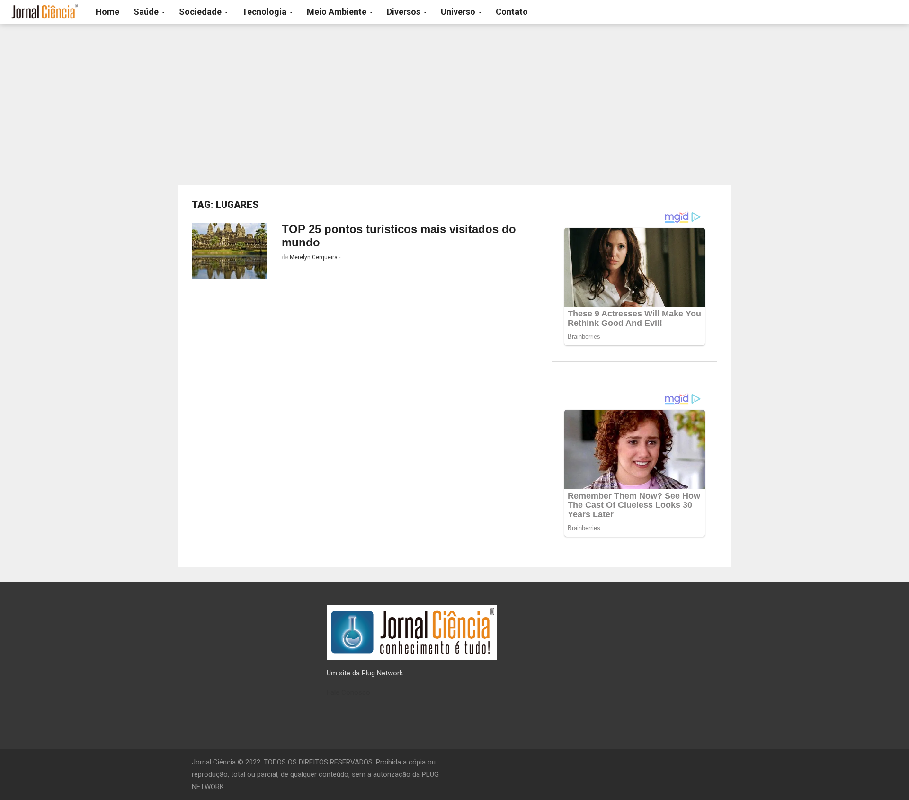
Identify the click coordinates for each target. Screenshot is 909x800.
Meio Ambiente (337, 12)
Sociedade (201, 12)
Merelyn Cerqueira (314, 257)
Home (107, 12)
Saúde (147, 12)
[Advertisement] (454, 104)
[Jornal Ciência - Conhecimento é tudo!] (44, 12)
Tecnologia (265, 12)
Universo (459, 12)
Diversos (404, 12)
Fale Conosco (348, 692)
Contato (512, 12)
